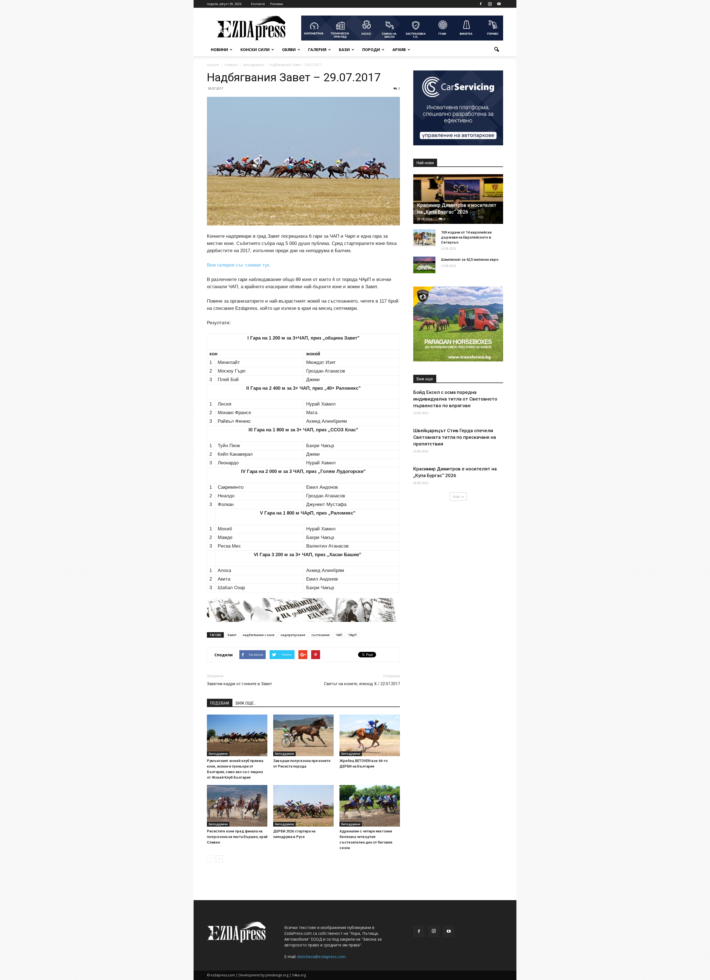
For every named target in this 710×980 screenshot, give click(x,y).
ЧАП (339, 635)
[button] (496, 49)
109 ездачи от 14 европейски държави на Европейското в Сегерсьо (466, 237)
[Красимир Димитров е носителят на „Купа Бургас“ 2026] (458, 199)
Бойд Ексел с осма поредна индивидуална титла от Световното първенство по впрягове (455, 398)
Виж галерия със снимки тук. (238, 265)
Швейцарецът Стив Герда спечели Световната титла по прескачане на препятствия (454, 437)
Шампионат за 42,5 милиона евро (469, 259)
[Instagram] (490, 4)
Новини (219, 49)
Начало (213, 64)
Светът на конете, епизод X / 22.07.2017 (362, 683)
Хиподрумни (218, 754)
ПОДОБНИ (219, 703)
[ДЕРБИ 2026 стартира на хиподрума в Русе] (303, 806)
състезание (320, 635)
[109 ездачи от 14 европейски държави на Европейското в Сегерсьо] (424, 237)
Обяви (289, 49)
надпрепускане (293, 635)
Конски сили (255, 49)
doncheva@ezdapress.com (321, 956)
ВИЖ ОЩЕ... (246, 703)
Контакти (258, 4)
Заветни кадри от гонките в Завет (239, 683)
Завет (232, 635)
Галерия (317, 49)
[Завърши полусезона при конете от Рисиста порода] (303, 735)
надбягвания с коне (259, 635)
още (456, 496)
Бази (344, 49)
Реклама (276, 4)
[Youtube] (499, 4)
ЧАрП (352, 635)
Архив (399, 49)
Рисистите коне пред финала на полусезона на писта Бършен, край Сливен (237, 836)
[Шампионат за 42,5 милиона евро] (424, 265)
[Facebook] (480, 4)
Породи (371, 49)
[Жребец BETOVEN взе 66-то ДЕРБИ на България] (369, 735)
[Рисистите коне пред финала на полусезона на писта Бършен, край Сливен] (237, 806)
